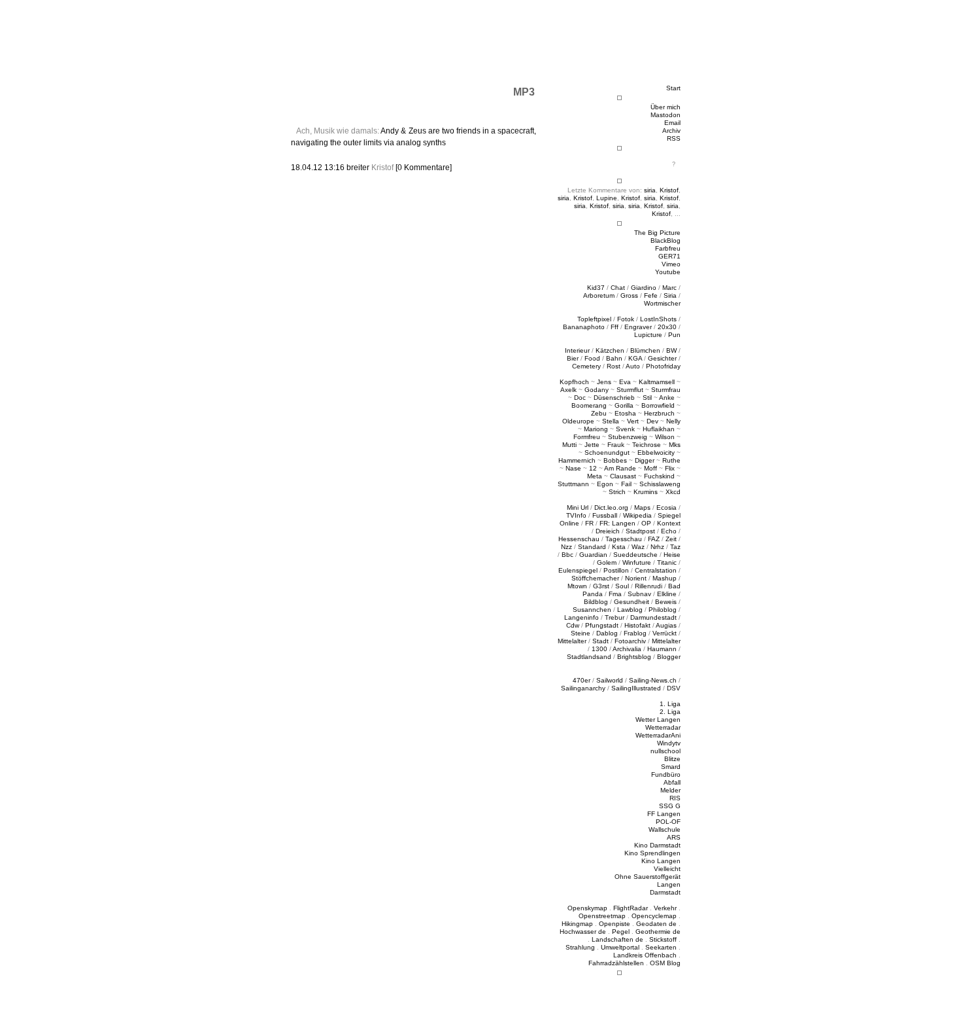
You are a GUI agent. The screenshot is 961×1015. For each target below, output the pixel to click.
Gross (629, 295)
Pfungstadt (601, 625)
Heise (672, 554)
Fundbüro (666, 774)
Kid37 (596, 287)
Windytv (669, 743)
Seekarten (661, 947)
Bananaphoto (584, 326)
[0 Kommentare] (424, 167)
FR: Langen (617, 523)
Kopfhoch (574, 381)
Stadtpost (640, 531)
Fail (626, 484)
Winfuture (636, 562)
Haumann (662, 648)
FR (589, 523)
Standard (592, 546)
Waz (638, 546)
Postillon (616, 570)
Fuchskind (659, 476)
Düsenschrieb (614, 397)
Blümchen (645, 350)
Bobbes (615, 460)
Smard (671, 766)
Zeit (671, 539)
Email (672, 122)
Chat (618, 287)
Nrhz (657, 546)
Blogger (669, 656)
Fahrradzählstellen (616, 963)
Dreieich (608, 531)
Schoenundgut (607, 452)
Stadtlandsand (589, 656)
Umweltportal (620, 947)
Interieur (577, 350)
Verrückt (664, 633)
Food (592, 358)
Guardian (593, 554)
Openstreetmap (602, 915)
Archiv (671, 130)
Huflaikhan (659, 429)
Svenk (625, 429)
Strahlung (580, 947)
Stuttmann (573, 484)
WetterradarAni (658, 735)
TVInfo (576, 515)
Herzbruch (659, 413)
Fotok (625, 319)
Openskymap (587, 908)
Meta (594, 476)
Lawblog (630, 609)
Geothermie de (658, 931)
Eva (625, 381)
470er (581, 680)
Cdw (572, 625)
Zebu (599, 413)
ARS (674, 837)
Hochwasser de (583, 931)
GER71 (669, 256)
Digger (644, 460)
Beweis (666, 601)
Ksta (619, 546)
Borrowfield (658, 405)
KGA (635, 358)
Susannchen (592, 609)
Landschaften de (617, 939)
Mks (675, 444)
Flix (670, 468)
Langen (669, 884)
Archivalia (627, 648)
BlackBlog (665, 240)
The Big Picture (657, 232)
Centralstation (656, 570)
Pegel (621, 931)
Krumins (645, 491)
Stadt (600, 641)
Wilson (665, 436)
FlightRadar (630, 908)
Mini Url (577, 507)
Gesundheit (631, 601)
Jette (591, 444)
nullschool (665, 751)
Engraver (638, 326)
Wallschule (665, 829)
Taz (675, 546)
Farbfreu (668, 248)
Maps (642, 507)
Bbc (567, 554)
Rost (613, 366)
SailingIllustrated (636, 688)
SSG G (670, 806)
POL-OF (668, 821)
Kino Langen (661, 860)
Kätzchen (610, 350)
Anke (667, 397)
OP (646, 523)
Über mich (665, 107)
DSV (674, 688)
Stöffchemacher (595, 578)
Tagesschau (623, 539)
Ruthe (671, 460)
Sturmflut (629, 389)
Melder (670, 790)
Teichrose (646, 444)
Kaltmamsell (657, 381)
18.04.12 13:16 (318, 167)
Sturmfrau (666, 389)
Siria (670, 295)
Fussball (604, 515)
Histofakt (637, 625)
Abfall (672, 782)
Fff (614, 326)
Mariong (596, 429)
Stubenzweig (627, 436)
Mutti (569, 444)
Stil (647, 397)
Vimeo (671, 264)
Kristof (669, 190)
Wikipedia (637, 515)
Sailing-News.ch (653, 680)
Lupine (606, 198)
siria (650, 190)
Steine (580, 633)
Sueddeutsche (635, 554)
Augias (666, 625)
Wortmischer (662, 303)
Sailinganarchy (583, 688)
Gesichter (662, 358)
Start (673, 88)
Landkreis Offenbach (645, 955)
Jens (604, 381)
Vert (633, 421)
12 (593, 468)
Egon (605, 484)
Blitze (672, 758)
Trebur (614, 617)
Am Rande (620, 468)
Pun (674, 334)
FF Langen (664, 813)
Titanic (667, 562)
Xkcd (673, 491)
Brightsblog (634, 656)
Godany (596, 389)
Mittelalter (572, 641)
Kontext (669, 523)
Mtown (577, 586)
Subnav (639, 593)
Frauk (615, 444)
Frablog (635, 633)
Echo (669, 531)
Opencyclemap (654, 915)
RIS (675, 798)
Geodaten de (656, 923)
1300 (599, 648)
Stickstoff (663, 939)
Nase (573, 468)
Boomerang (589, 405)
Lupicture (648, 334)
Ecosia (666, 507)
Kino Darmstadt (657, 845)
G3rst (601, 586)
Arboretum (599, 295)
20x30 (667, 326)
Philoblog (663, 609)
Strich (617, 491)
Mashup (664, 578)
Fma (615, 593)
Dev (652, 421)
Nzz (566, 546)
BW (671, 350)
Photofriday (663, 366)
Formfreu (586, 436)
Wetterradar (663, 727)
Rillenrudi (648, 586)
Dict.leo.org (611, 507)
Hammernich (577, 460)
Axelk (568, 389)
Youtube (668, 272)
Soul (622, 586)
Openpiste (614, 923)
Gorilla (624, 405)
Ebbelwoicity (656, 452)
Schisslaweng (660, 484)
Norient (636, 578)
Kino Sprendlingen (652, 853)
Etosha (625, 413)
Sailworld (609, 680)
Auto (633, 366)
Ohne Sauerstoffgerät (648, 876)
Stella (610, 421)
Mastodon (665, 114)
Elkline (667, 593)
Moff (650, 468)
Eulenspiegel (578, 570)
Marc (669, 287)
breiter (357, 167)
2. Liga (670, 711)
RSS (674, 138)
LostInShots (658, 319)
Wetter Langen (658, 719)
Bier (573, 358)
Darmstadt (665, 892)
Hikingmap (577, 923)
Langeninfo (581, 617)
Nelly (673, 421)
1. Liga (670, 703)
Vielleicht (667, 868)
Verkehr (665, 908)
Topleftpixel (594, 319)
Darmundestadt (653, 617)
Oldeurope (578, 421)
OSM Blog (665, 963)
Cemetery (586, 366)
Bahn (614, 358)
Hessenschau (578, 539)
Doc (580, 397)
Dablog (607, 633)
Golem (606, 562)
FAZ (654, 539)
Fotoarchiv (630, 641)
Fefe (651, 295)
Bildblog (596, 601)
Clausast (623, 476)
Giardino (643, 287)
